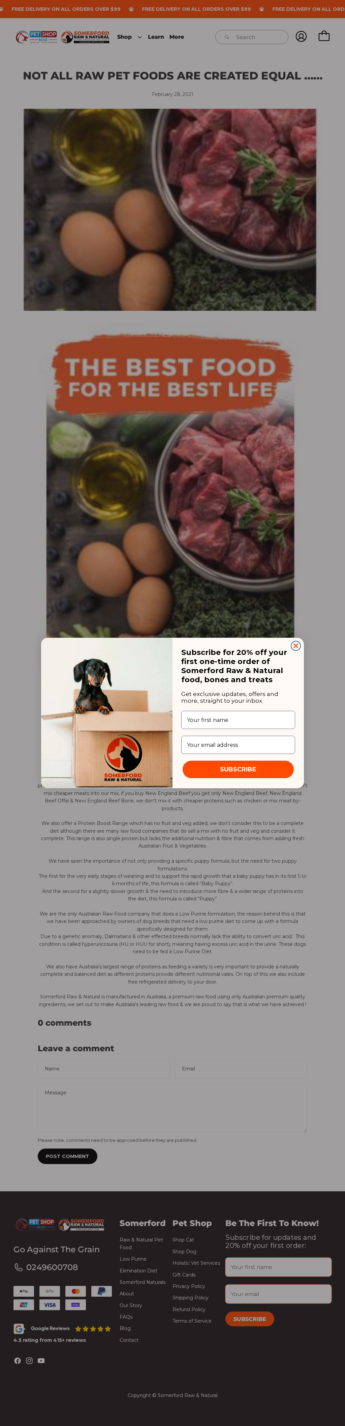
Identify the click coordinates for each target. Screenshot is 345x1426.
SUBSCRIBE (238, 769)
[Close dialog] (296, 646)
